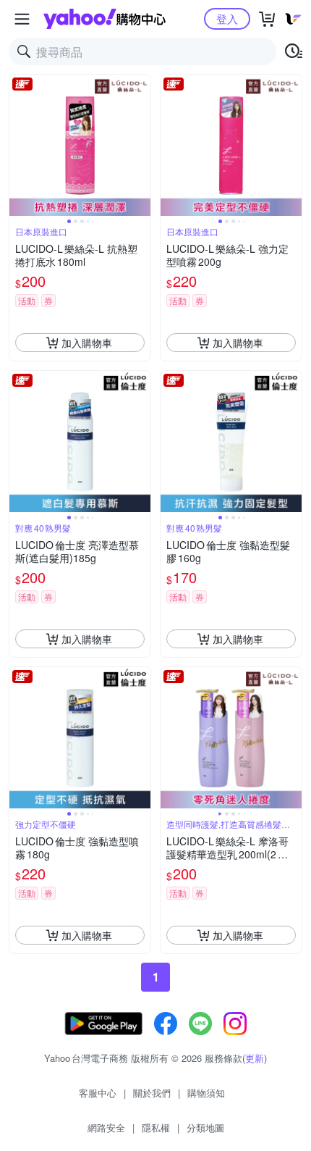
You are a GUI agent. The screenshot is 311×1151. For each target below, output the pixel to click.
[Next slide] (141, 145)
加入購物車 (86, 342)
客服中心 (97, 1093)
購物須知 (206, 1093)
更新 (254, 1058)
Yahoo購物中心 (104, 19)
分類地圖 (205, 1127)
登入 (227, 18)
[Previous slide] (18, 145)
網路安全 (106, 1127)
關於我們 (152, 1093)
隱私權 (156, 1127)
